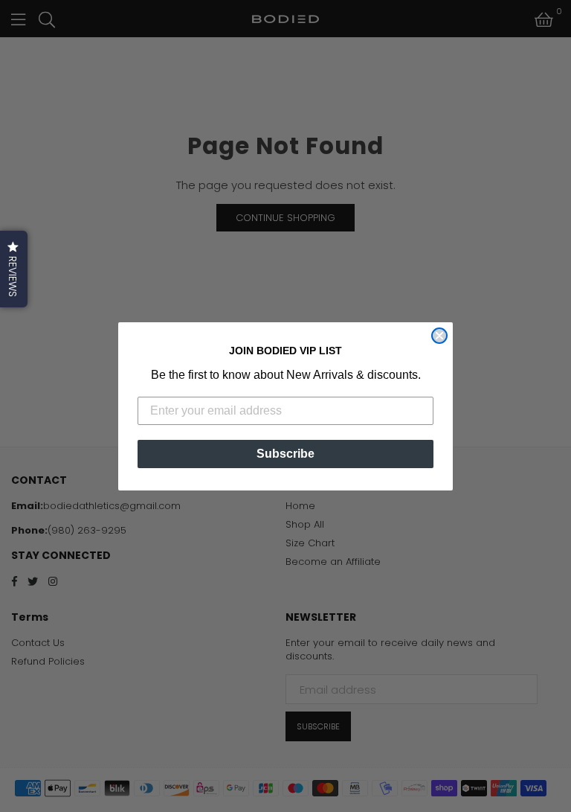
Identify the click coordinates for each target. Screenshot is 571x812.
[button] (14, 269)
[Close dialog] (439, 335)
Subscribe (285, 453)
